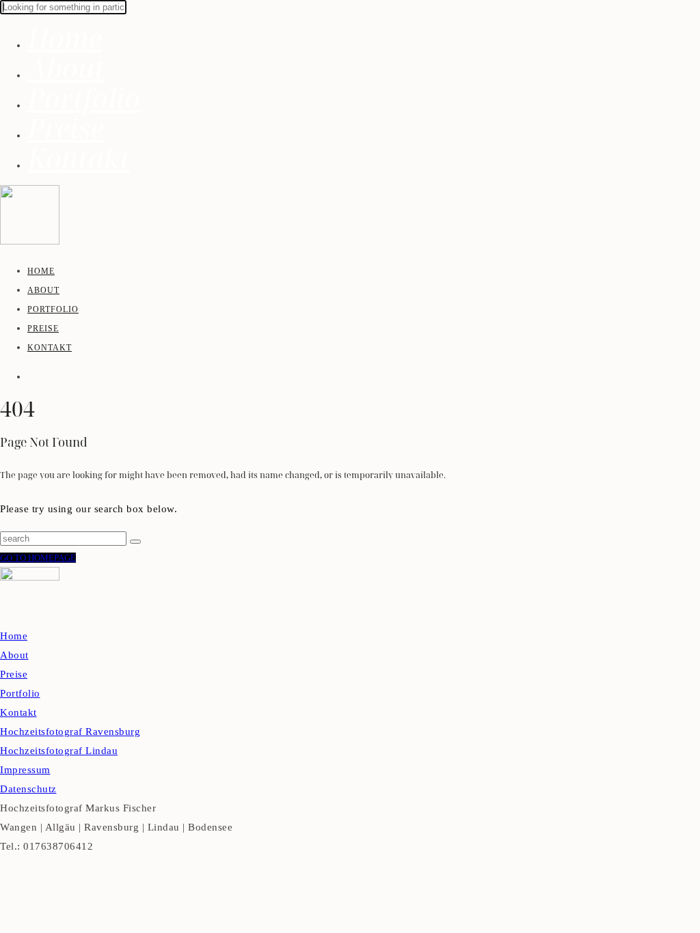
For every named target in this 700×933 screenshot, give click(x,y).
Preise (65, 128)
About (66, 68)
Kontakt (78, 158)
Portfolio (83, 98)
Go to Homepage (38, 558)
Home (64, 38)
